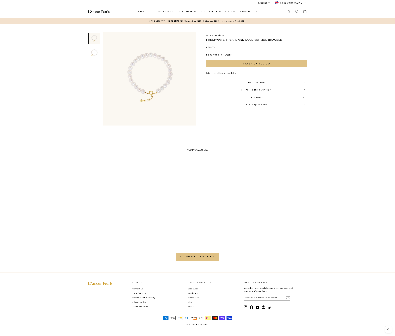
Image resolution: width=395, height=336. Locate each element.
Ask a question (256, 105)
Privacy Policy (139, 302)
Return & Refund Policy (143, 298)
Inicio (209, 35)
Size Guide (193, 289)
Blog (190, 302)
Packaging (256, 97)
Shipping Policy (140, 293)
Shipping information (256, 90)
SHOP (142, 11)
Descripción (256, 82)
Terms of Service (140, 306)
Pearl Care (193, 293)
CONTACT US (248, 11)
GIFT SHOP (186, 11)
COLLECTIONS (162, 11)
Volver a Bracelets (199, 256)
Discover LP (194, 298)
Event (190, 306)
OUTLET (230, 11)
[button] (114, 220)
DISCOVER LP (209, 11)
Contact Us (137, 289)
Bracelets (218, 35)
